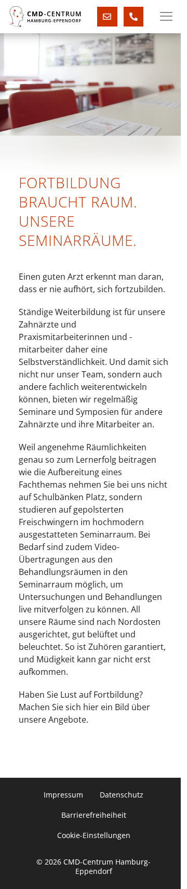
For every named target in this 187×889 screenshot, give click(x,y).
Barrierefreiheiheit (93, 815)
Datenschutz (121, 795)
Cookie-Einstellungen (93, 835)
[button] (166, 16)
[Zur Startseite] (45, 16)
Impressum (63, 795)
